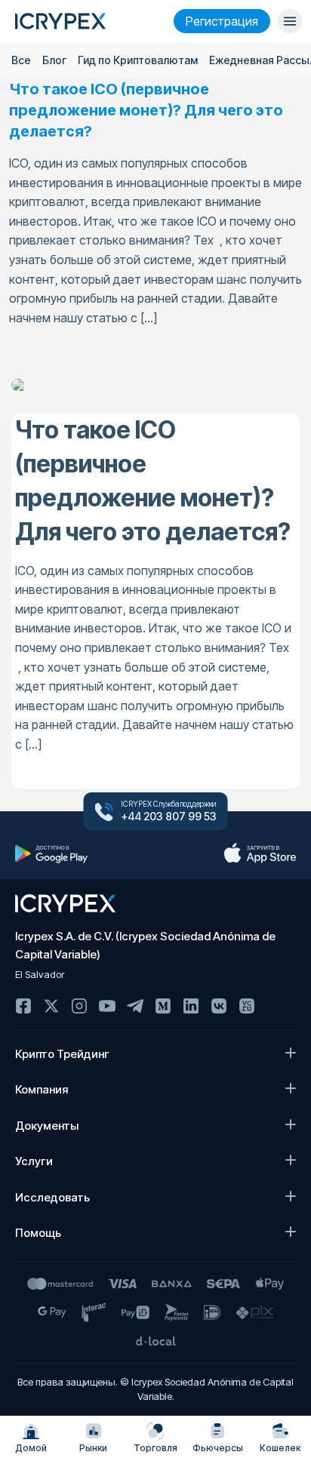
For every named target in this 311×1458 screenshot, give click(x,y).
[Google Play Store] (51, 853)
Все (21, 60)
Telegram (135, 1006)
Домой (31, 1447)
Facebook (23, 1006)
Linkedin (191, 1006)
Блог (54, 60)
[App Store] (259, 853)
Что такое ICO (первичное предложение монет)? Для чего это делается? (146, 110)
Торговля (155, 1447)
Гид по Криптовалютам (138, 60)
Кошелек (280, 1447)
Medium (163, 1006)
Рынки (93, 1447)
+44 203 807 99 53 (169, 816)
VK (219, 1006)
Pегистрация (222, 21)
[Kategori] (290, 21)
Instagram (79, 1006)
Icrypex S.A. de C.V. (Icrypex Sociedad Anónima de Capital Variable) (145, 945)
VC (247, 1006)
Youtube (107, 1006)
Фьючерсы (217, 1447)
